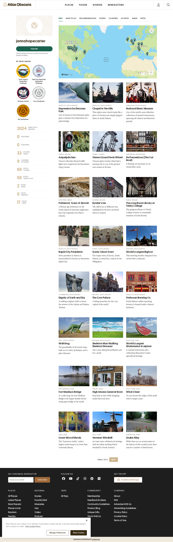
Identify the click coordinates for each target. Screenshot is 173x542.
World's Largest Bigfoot (139, 252)
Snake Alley (132, 437)
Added (134, 18)
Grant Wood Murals (70, 437)
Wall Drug (64, 343)
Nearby (12, 516)
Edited (143, 18)
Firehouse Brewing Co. (138, 297)
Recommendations (87, 18)
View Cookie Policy (32, 526)
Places (11, 491)
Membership (94, 496)
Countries (113, 18)
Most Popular (14, 504)
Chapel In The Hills (102, 108)
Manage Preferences (58, 533)
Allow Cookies (78, 533)
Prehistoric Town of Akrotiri (74, 203)
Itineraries (39, 504)
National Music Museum (139, 108)
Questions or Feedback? (86, 539)
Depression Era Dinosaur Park (72, 110)
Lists (37, 508)
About (117, 496)
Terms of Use (120, 520)
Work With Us (94, 516)
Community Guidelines (99, 504)
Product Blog (94, 508)
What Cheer (133, 392)
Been (61, 18)
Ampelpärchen (67, 157)
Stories (102, 18)
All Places (12, 496)
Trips (63, 491)
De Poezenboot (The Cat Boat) (139, 158)
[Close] (86, 520)
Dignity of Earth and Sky (72, 297)
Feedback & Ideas (97, 500)
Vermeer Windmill (102, 437)
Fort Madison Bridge (70, 392)
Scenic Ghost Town (103, 252)
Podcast (39, 516)
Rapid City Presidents (71, 252)
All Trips (64, 496)
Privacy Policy (120, 512)
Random (12, 512)
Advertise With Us (122, 504)
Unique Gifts (93, 512)
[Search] (168, 4)
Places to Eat (14, 508)
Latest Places (14, 500)
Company (119, 491)
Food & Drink (41, 500)
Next (113, 459)
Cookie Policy (120, 516)
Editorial (40, 491)
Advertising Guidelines (125, 508)
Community (94, 491)
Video (38, 512)
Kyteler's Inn (99, 203)
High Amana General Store (107, 392)
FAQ (116, 500)
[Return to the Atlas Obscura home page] (17, 4)
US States (125, 18)
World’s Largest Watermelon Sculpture (139, 345)
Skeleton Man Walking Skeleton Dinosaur (105, 345)
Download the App (130, 480)
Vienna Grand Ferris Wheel (107, 157)
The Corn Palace (101, 297)
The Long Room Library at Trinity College (140, 204)
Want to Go (71, 18)
